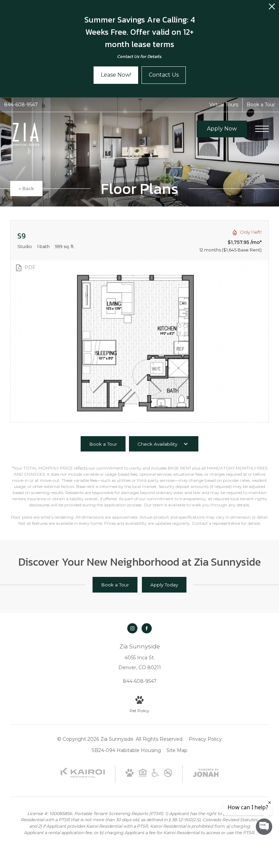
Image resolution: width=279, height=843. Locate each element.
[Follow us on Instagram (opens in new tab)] (132, 628)
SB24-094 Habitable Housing (126, 750)
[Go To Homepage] (25, 135)
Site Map (176, 750)
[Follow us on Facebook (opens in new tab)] (147, 628)
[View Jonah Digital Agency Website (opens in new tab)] (206, 774)
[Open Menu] (262, 129)
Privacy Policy (205, 739)
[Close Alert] (272, 8)
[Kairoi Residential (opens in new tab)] (83, 776)
